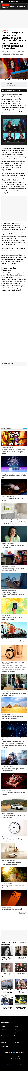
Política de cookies (8, 1061)
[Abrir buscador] (23, 2)
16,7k (14, 1052)
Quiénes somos (7, 1056)
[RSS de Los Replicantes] (5, 1052)
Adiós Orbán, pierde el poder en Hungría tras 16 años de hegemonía (7, 1007)
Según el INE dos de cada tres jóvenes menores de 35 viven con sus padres (21, 959)
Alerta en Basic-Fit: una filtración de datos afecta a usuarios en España (7, 991)
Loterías (16, 1042)
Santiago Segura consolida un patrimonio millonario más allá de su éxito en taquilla (21, 975)
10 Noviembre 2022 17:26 (13, 85)
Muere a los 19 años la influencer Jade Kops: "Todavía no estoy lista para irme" (7, 959)
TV (15, 1032)
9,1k (19, 1052)
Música (2, 1035)
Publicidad (20, 1056)
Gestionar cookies (18, 1061)
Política (16, 1026)
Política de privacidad (16, 1058)
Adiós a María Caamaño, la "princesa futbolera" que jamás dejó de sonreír (7, 975)
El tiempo (3, 1042)
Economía (3, 1029)
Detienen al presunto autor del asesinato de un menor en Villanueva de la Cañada (21, 1007)
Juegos (16, 1035)
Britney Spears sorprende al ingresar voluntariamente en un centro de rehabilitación (21, 991)
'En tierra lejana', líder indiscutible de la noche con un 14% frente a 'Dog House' (13, 6)
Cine (2, 1032)
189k (9, 1052)
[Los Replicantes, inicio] (14, 2)
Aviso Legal (14, 1056)
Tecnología (3, 1038)
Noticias (3, 1026)
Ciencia (16, 1029)
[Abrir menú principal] (2, 2)
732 (23, 1052)
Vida (15, 1038)
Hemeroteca (4, 1046)
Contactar (7, 1058)
